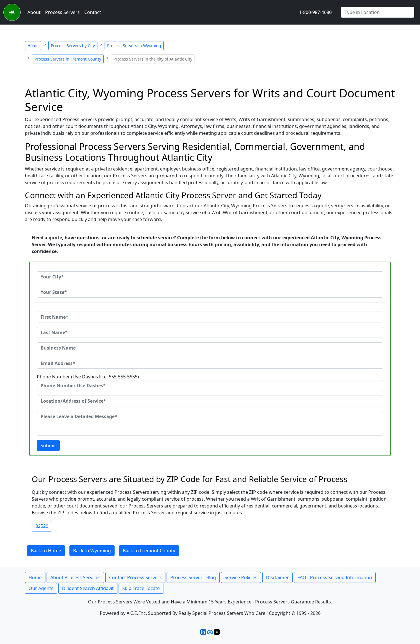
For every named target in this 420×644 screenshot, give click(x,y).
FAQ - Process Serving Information (334, 577)
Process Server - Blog (193, 577)
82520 (41, 526)
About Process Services (75, 577)
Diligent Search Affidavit (88, 588)
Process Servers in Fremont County (68, 59)
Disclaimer (277, 577)
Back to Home (46, 550)
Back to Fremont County (149, 550)
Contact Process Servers (135, 577)
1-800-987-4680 (315, 12)
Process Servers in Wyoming (134, 45)
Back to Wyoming (92, 550)
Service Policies (241, 577)
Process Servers (62, 12)
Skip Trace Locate (141, 588)
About (34, 12)
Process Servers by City (73, 45)
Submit (48, 445)
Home (33, 45)
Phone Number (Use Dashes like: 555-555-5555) (88, 377)
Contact (92, 12)
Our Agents (41, 588)
